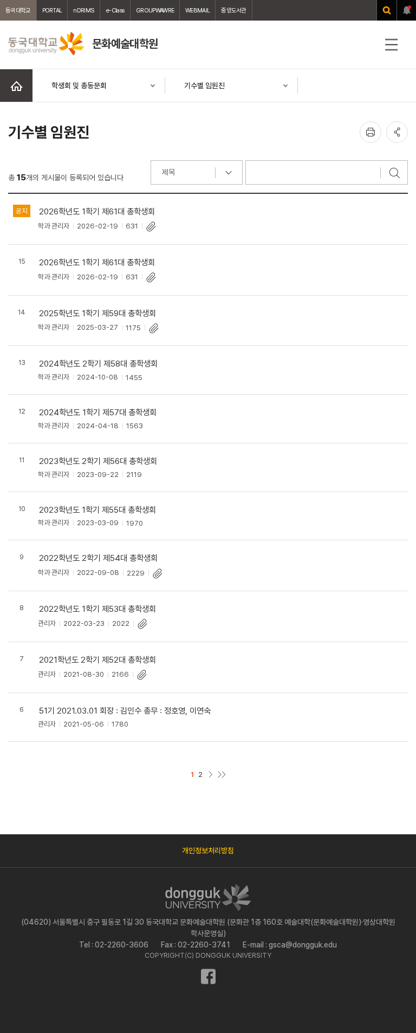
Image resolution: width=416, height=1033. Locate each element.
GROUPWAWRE (155, 10)
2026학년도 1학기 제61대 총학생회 (97, 211)
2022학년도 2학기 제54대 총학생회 (98, 558)
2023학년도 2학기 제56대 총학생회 (98, 461)
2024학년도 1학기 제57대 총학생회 (98, 412)
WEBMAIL (197, 10)
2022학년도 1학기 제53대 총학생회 (97, 609)
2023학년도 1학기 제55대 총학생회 (97, 510)
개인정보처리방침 (208, 850)
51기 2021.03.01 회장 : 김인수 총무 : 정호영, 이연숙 (125, 710)
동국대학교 (18, 10)
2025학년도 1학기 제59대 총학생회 (97, 313)
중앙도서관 (233, 10)
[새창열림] (386, 10)
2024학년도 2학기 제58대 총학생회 (98, 363)
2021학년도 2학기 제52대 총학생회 (97, 660)
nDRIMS (83, 10)
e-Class (115, 10)
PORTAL (52, 10)
